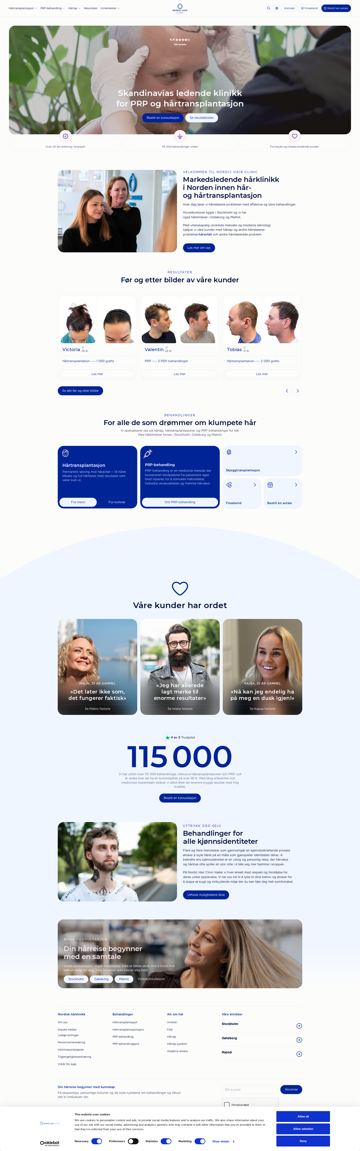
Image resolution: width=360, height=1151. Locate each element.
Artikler (172, 1022)
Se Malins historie (97, 709)
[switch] (133, 1141)
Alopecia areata (177, 1051)
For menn (78, 502)
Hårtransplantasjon (125, 1022)
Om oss (63, 1022)
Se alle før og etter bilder (80, 390)
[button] (23, 8)
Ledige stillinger (68, 1035)
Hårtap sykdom (177, 1043)
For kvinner (117, 502)
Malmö (124, 979)
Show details (220, 1141)
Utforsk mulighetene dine (206, 895)
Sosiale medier (67, 1029)
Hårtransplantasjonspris (128, 1029)
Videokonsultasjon (151, 979)
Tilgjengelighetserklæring (74, 1056)
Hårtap (171, 1036)
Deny (303, 1141)
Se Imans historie (180, 709)
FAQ (170, 1029)
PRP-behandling (123, 1036)
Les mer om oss (199, 248)
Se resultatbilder (202, 118)
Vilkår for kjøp (67, 1064)
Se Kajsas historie (262, 709)
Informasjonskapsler (71, 1049)
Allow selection (303, 1128)
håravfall (205, 234)
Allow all (303, 1116)
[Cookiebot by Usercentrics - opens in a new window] (49, 1144)
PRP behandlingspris (125, 1043)
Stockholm (76, 979)
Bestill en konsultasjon (163, 118)
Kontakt (289, 8)
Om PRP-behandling (180, 502)
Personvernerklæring (71, 1042)
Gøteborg (101, 979)
